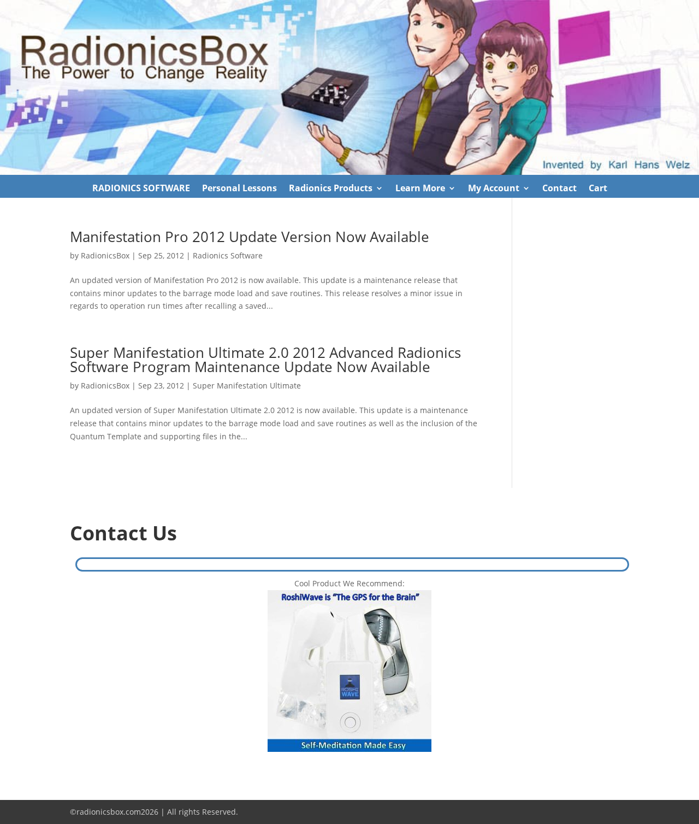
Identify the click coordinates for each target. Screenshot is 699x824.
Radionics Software (228, 255)
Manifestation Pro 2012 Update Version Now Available (249, 236)
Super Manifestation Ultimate (247, 385)
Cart (598, 189)
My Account (493, 189)
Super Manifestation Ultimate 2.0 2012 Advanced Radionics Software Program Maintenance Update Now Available (265, 359)
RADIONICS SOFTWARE (141, 189)
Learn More (420, 189)
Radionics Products (330, 189)
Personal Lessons (239, 189)
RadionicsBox (105, 255)
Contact (559, 189)
